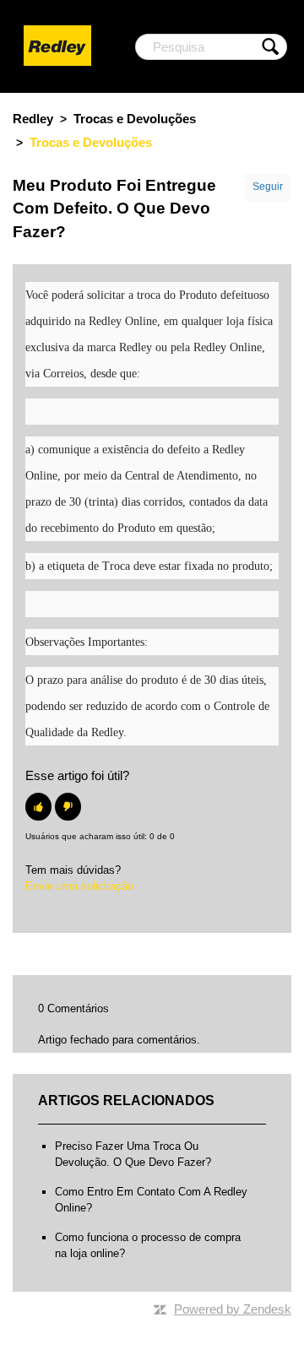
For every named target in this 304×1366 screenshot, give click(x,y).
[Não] (68, 807)
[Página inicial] (57, 45)
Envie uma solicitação (79, 886)
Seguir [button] (267, 186)
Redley (33, 118)
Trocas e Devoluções (134, 118)
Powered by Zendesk (232, 1309)
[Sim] (38, 807)
